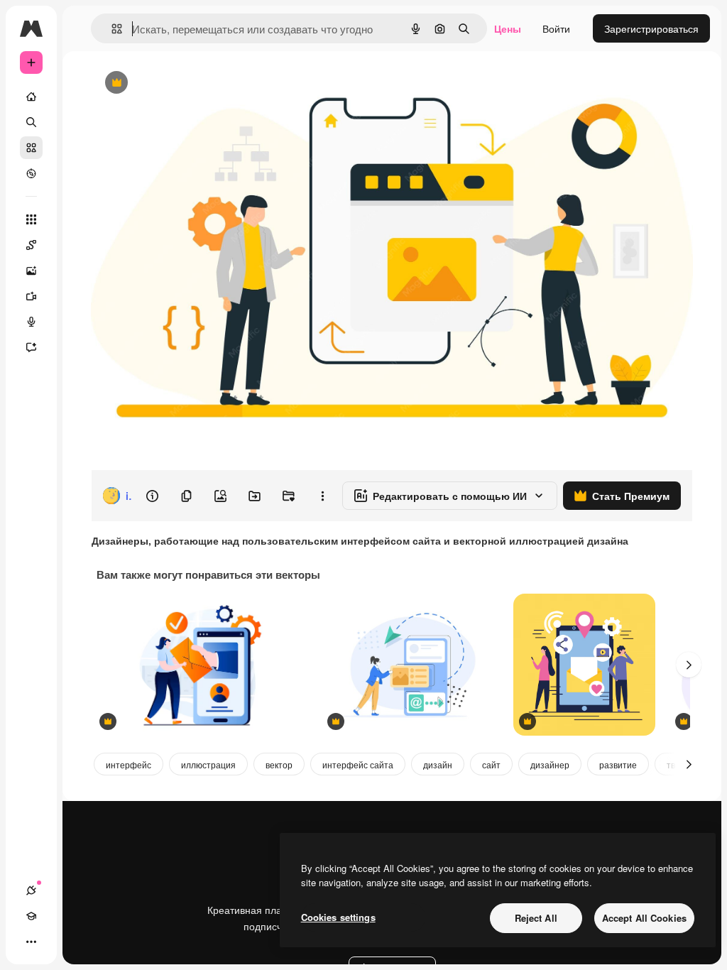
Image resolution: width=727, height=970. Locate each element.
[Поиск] (31, 122)
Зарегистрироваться (651, 28)
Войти (556, 28)
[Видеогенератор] (31, 296)
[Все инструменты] (31, 219)
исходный (186, 83)
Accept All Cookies (644, 918)
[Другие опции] (322, 495)
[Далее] (688, 665)
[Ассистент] (31, 347)
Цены (507, 28)
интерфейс (128, 764)
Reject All (536, 918)
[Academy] (31, 916)
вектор (279, 764)
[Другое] (31, 941)
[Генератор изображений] (31, 270)
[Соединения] (31, 890)
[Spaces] (31, 245)
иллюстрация (208, 764)
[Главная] (31, 96)
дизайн (437, 764)
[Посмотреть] (31, 173)
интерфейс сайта (357, 764)
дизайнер (549, 764)
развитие (618, 764)
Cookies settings (338, 917)
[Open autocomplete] (111, 28)
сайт (491, 764)
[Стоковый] (31, 147)
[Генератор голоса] (31, 321)
